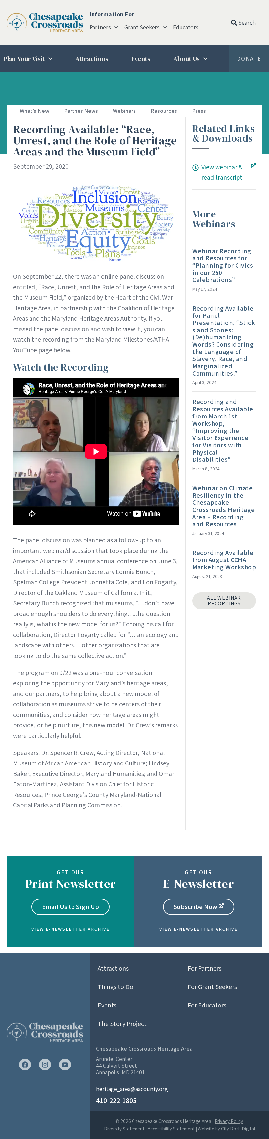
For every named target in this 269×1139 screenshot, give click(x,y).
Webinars (124, 110)
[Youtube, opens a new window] (65, 1064)
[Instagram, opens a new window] (45, 1064)
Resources (164, 110)
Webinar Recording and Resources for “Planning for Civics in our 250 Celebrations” (222, 265)
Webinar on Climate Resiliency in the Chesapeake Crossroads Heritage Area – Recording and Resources (223, 506)
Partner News (81, 110)
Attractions (91, 58)
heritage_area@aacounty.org (132, 1089)
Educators (185, 27)
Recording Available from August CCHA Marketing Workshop (224, 559)
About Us (186, 58)
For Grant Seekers (212, 987)
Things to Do (115, 987)
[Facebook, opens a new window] (25, 1064)
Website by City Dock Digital (226, 1129)
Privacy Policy (229, 1121)
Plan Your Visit (24, 58)
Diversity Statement (124, 1129)
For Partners (204, 968)
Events (140, 58)
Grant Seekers (142, 27)
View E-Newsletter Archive (70, 929)
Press (199, 110)
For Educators (207, 1005)
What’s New (34, 110)
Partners (100, 27)
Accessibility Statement (171, 1129)
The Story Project (122, 1023)
